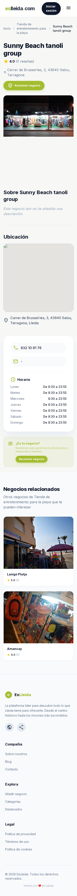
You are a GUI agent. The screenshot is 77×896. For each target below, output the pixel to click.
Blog (8, 761)
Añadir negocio (16, 794)
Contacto (11, 769)
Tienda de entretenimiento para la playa (31, 28)
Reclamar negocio (24, 86)
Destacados (13, 809)
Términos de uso (17, 841)
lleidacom (20, 8)
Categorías (13, 801)
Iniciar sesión (51, 8)
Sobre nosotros (16, 754)
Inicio (7, 28)
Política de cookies (18, 849)
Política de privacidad (20, 834)
